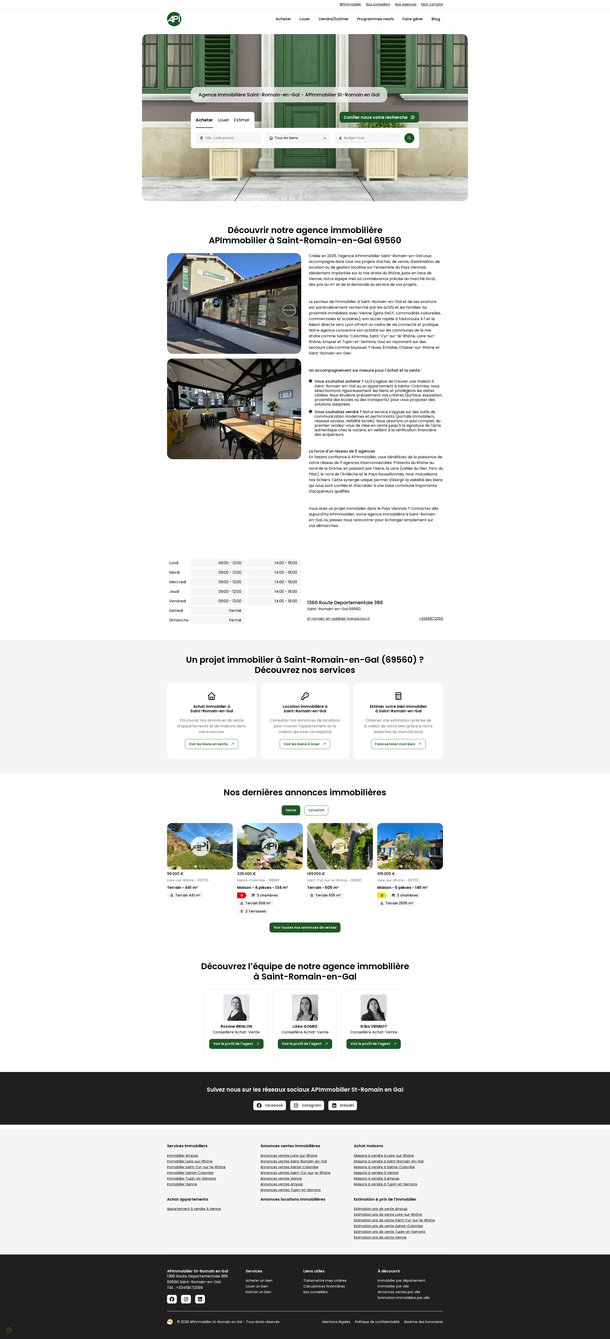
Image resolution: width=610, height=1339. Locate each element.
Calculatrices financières (324, 1286)
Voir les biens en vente (208, 744)
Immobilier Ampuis (182, 1155)
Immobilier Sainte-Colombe (190, 1172)
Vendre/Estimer (334, 19)
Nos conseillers (378, 4)
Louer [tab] (223, 120)
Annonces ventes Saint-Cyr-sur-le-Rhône (295, 1172)
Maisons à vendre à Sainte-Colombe (384, 1167)
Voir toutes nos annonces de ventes (305, 927)
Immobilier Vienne (182, 1184)
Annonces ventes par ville (399, 1292)
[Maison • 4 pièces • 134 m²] (270, 846)
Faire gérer (412, 19)
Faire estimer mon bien (395, 744)
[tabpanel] (305, 138)
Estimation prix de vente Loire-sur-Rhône (388, 1214)
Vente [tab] (291, 810)
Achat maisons (368, 1146)
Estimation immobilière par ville (404, 1297)
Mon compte (432, 4)
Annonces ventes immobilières (290, 1146)
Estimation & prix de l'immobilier (385, 1199)
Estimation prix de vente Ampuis (380, 1208)
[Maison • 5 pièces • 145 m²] (410, 846)
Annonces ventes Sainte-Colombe (289, 1167)
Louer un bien (257, 1286)
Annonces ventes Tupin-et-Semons (290, 1190)
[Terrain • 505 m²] (340, 846)
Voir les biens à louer (302, 744)
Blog (436, 19)
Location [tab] (316, 810)
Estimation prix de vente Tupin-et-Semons (389, 1231)
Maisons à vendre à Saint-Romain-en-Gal (388, 1161)
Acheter (283, 19)
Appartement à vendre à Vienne (194, 1208)
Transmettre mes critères (324, 1280)
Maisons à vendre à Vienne (376, 1172)
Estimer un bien (258, 1292)
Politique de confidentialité (377, 1321)
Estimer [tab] (242, 120)
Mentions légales (336, 1321)
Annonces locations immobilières (292, 1199)
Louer (305, 19)
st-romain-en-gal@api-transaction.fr (338, 618)
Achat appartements (187, 1199)
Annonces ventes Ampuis (281, 1184)
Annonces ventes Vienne (281, 1178)
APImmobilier (350, 4)
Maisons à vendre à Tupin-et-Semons (385, 1184)
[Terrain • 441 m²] (200, 846)
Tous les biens (286, 137)
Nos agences (406, 4)
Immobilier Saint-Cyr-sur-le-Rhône (196, 1167)
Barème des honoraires (423, 1321)
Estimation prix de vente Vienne (380, 1237)
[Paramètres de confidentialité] (9, 1329)
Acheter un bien (259, 1280)
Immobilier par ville (393, 1286)
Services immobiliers (187, 1146)
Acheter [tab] (204, 120)
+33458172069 (431, 618)
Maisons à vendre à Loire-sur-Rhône (384, 1155)
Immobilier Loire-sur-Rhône (190, 1161)
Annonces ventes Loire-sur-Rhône (288, 1155)
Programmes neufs (375, 19)
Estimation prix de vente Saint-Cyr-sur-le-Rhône (394, 1220)
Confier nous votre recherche (375, 117)
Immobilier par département (401, 1280)
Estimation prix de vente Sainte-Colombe (388, 1226)
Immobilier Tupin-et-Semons (191, 1178)
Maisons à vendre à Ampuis (376, 1178)
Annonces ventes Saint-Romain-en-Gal (293, 1161)
